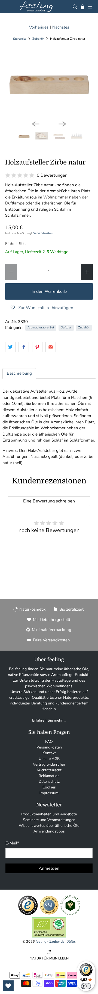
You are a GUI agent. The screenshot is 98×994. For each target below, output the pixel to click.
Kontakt (49, 753)
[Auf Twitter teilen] (10, 347)
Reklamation (49, 775)
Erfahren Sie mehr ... (49, 720)
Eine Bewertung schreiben (49, 501)
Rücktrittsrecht (49, 770)
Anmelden (49, 868)
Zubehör (38, 38)
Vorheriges (38, 27)
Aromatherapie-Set (40, 327)
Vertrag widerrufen (49, 764)
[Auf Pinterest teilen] (37, 347)
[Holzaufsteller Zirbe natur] (49, 84)
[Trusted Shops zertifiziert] (28, 914)
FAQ (49, 741)
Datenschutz (49, 781)
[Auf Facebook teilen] (24, 347)
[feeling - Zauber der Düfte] (36, 6)
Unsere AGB (49, 758)
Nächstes (60, 27)
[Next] (62, 124)
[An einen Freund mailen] (50, 347)
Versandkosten (43, 233)
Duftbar (66, 327)
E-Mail (12, 843)
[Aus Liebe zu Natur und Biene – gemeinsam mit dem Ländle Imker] (70, 914)
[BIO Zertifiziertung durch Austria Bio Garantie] (49, 936)
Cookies (49, 787)
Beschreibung (19, 373)
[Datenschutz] (49, 914)
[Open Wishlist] (8, 985)
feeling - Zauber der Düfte (55, 941)
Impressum (49, 793)
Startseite (19, 38)
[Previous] (36, 124)
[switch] (86, 986)
